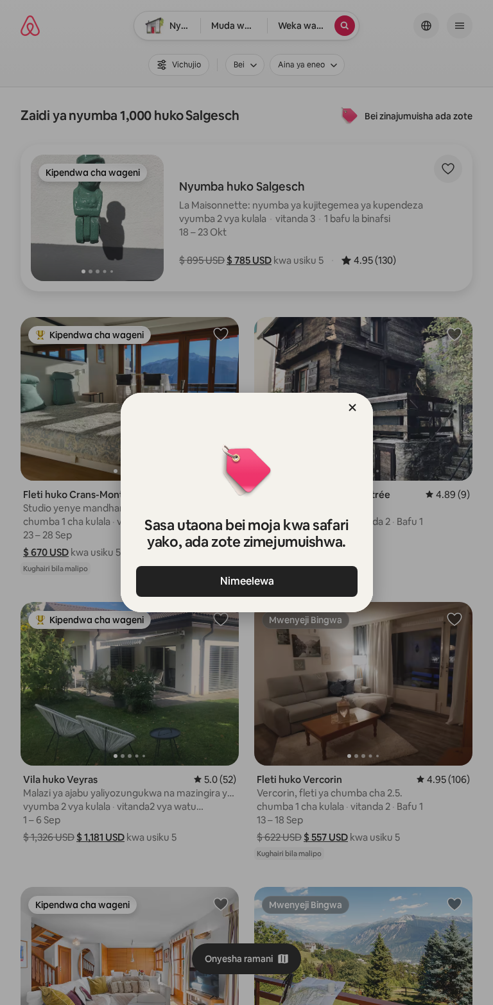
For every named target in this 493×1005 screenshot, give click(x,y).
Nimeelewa (246, 581)
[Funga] (352, 407)
